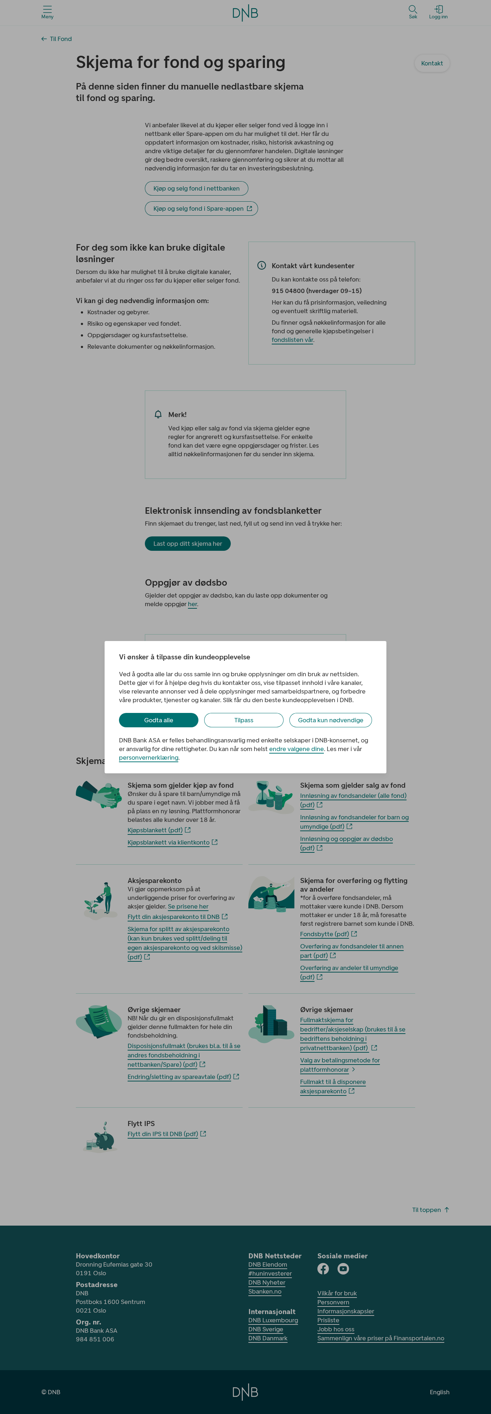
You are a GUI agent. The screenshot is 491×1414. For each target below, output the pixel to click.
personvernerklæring (148, 757)
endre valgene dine (296, 749)
